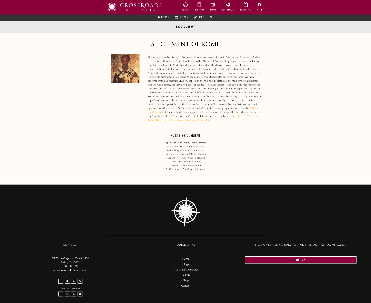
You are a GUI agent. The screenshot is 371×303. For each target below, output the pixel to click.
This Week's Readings (186, 269)
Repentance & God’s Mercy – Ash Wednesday (185, 143)
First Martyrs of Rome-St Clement (185, 165)
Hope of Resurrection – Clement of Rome (185, 158)
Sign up (300, 260)
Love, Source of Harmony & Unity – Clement (185, 154)
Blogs (186, 264)
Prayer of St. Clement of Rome (185, 162)
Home (185, 259)
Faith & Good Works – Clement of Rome (185, 146)
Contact (185, 285)
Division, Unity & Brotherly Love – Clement (186, 150)
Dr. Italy (185, 275)
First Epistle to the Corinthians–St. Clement (185, 169)
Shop (186, 280)
